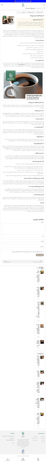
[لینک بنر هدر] (23, 1)
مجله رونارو (35, 436)
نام (43, 236)
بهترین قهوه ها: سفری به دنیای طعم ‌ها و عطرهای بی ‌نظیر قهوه (37, 387)
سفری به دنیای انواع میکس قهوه (37, 373)
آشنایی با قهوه (38, 8)
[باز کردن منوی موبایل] (44, 5)
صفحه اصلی (42, 436)
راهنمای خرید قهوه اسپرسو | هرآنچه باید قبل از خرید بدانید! (37, 329)
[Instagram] (13, 443)
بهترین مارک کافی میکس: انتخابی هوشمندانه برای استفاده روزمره (37, 402)
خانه (43, 8)
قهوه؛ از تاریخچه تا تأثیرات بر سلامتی (37, 343)
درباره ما (43, 442)
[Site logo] (23, 4)
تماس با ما (42, 440)
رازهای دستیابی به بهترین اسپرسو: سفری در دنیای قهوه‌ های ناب (37, 276)
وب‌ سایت (42, 246)
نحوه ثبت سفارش (34, 438)
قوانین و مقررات (34, 440)
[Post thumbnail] (42, 278)
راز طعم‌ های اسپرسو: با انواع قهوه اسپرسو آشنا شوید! (37, 291)
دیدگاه (42, 222)
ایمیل (42, 241)
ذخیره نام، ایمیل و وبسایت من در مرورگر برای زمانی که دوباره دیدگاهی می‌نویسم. (27, 251)
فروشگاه (43, 438)
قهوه (17, 113)
